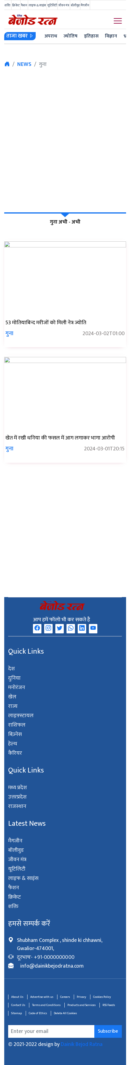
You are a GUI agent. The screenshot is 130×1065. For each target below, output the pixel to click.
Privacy (81, 997)
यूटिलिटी (52, 5)
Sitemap (16, 1013)
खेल (12, 696)
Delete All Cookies (65, 1013)
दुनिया (14, 678)
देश (11, 668)
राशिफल (16, 725)
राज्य (13, 706)
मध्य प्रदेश (17, 787)
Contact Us (18, 1005)
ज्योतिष (70, 36)
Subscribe (108, 1031)
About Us (17, 997)
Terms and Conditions (46, 1005)
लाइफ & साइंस (37, 5)
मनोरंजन (16, 687)
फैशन (24, 5)
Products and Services (81, 1005)
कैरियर (15, 753)
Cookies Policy (102, 997)
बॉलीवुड (75, 5)
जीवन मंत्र (63, 5)
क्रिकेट (16, 5)
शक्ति (8, 5)
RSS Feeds (108, 1005)
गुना (9, 333)
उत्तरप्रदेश (17, 797)
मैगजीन (85, 5)
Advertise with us (41, 997)
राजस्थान (17, 806)
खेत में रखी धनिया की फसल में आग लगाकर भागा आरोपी (60, 438)
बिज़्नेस (15, 734)
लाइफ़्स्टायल (21, 715)
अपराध (50, 36)
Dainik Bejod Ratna (81, 1044)
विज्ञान (111, 36)
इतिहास (91, 36)
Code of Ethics (38, 1013)
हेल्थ (12, 743)
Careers (65, 997)
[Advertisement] (65, 139)
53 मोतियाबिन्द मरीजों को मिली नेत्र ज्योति (45, 322)
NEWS (24, 64)
